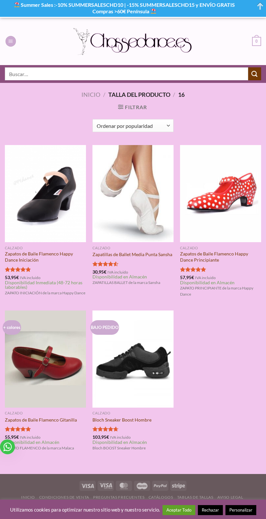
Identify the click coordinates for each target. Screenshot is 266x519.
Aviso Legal (230, 497)
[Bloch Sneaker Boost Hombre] (133, 359)
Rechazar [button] (210, 510)
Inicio (90, 94)
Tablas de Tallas (195, 497)
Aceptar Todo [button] (178, 510)
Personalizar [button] (240, 510)
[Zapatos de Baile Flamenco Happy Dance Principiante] (220, 193)
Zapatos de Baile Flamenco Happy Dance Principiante (214, 257)
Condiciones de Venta (64, 497)
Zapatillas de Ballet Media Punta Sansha (132, 254)
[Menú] (11, 41)
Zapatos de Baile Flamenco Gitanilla (41, 420)
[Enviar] (254, 73)
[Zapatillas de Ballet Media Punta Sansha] (133, 193)
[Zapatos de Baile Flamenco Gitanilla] (45, 359)
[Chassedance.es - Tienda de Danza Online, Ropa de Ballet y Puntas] (133, 41)
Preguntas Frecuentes (118, 497)
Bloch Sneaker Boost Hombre (121, 420)
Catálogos (161, 497)
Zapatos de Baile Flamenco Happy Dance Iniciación (39, 257)
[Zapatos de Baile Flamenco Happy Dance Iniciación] (45, 193)
